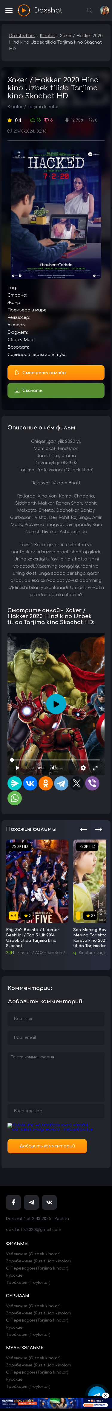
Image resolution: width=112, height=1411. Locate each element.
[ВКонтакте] (30, 783)
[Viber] (92, 783)
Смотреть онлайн (44, 373)
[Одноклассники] (46, 783)
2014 (10, 953)
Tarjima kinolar (43, 107)
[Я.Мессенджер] (14, 783)
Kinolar (15, 107)
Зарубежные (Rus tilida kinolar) (38, 1261)
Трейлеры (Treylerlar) (28, 1283)
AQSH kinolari (48, 953)
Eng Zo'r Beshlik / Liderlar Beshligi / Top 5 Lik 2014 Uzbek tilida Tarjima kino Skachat (32, 938)
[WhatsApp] (14, 798)
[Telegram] (61, 783)
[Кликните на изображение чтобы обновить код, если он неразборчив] (56, 1129)
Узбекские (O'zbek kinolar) (33, 1254)
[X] (77, 783)
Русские (14, 1275)
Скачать (32, 390)
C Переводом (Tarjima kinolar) (37, 1268)
